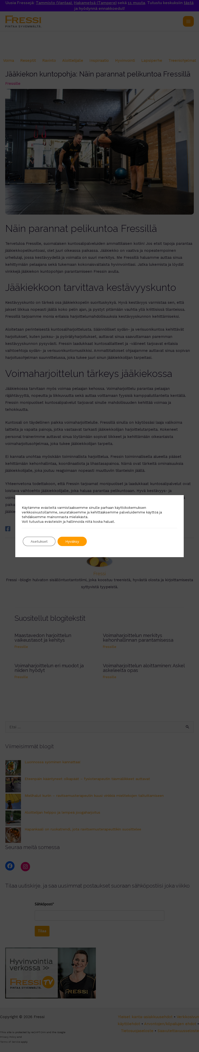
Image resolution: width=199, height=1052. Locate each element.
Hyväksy (72, 541)
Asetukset (39, 541)
